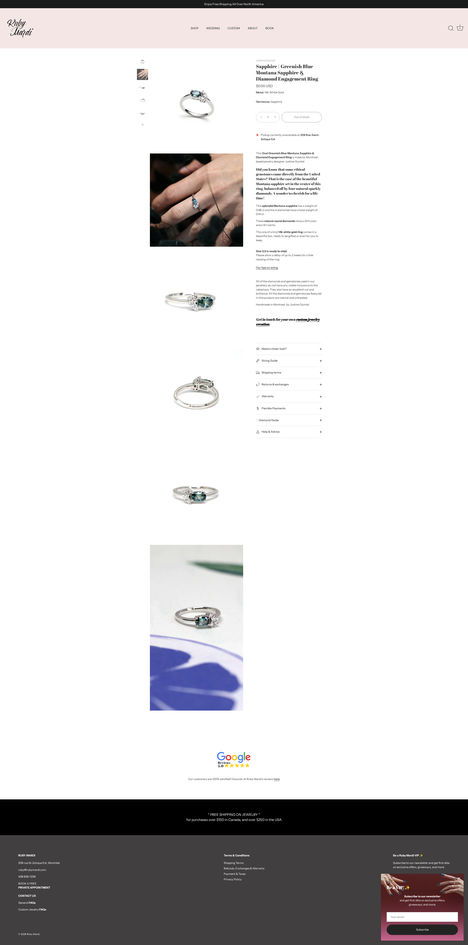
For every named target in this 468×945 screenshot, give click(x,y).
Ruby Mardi (33, 934)
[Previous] (143, 52)
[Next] (143, 125)
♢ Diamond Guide (267, 420)
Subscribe (422, 929)
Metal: (260, 92)
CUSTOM (234, 28)
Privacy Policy (233, 879)
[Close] (459, 878)
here (276, 779)
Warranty (267, 396)
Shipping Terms (234, 863)
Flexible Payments (273, 408)
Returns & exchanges (275, 384)
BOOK (269, 28)
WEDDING (213, 28)
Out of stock (302, 117)
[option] (142, 62)
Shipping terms (271, 372)
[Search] (451, 28)
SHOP (194, 28)
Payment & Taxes (235, 874)
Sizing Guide (269, 360)
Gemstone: (263, 101)
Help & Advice (270, 431)
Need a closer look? (274, 348)
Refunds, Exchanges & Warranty (244, 868)
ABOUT (253, 28)
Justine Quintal (265, 60)
